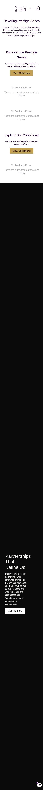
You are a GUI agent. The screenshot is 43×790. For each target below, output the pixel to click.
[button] (4, 8)
